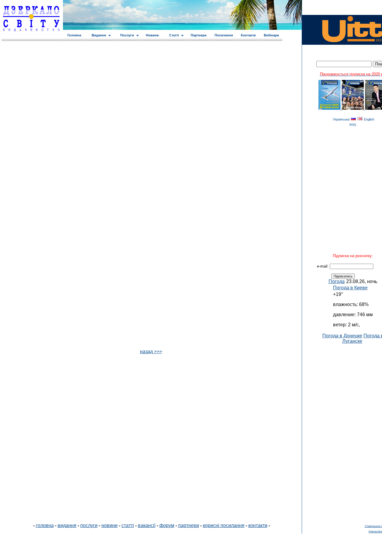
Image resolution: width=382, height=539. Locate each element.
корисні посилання (223, 525)
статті (127, 525)
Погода (337, 281)
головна (45, 525)
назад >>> (151, 351)
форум (166, 525)
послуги (89, 525)
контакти (257, 525)
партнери (188, 525)
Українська (341, 119)
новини (109, 525)
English (369, 119)
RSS (352, 124)
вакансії (146, 525)
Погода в (350, 287)
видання (67, 525)
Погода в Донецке (342, 335)
